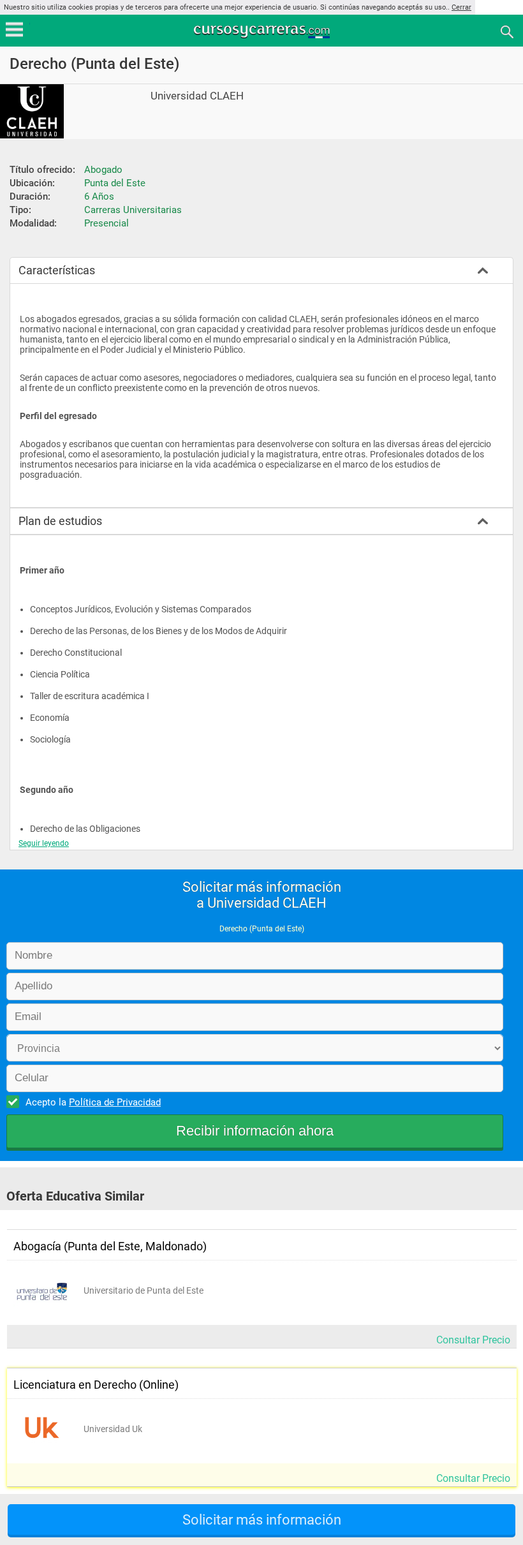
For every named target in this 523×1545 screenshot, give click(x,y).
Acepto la (93, 1102)
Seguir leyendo (43, 843)
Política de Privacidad (115, 1102)
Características (56, 270)
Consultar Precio (473, 1340)
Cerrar (461, 7)
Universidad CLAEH (197, 96)
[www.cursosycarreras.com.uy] (263, 31)
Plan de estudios (60, 521)
